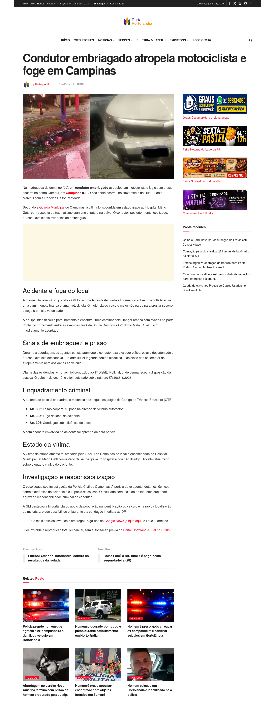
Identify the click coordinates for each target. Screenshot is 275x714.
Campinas (74, 192)
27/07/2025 (63, 84)
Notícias (51, 3)
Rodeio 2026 (117, 3)
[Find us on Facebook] (230, 3)
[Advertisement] (98, 252)
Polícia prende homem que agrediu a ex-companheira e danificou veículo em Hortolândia (43, 633)
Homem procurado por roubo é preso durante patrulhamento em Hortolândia (98, 631)
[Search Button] (250, 40)
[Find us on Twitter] (234, 3)
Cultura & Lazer (81, 3)
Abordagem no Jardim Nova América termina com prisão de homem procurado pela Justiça (45, 690)
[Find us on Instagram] (240, 3)
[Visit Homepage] (137, 21)
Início (26, 3)
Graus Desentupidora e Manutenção (206, 117)
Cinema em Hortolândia (198, 213)
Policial (79, 84)
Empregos (99, 3)
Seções (64, 3)
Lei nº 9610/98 (161, 530)
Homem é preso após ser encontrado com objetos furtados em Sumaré (93, 690)
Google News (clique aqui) (123, 520)
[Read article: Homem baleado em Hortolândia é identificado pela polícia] (150, 664)
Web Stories (37, 3)
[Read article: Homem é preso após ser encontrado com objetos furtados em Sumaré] (98, 664)
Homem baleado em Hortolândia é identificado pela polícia (149, 690)
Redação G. (42, 84)
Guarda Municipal (52, 207)
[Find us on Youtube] (245, 3)
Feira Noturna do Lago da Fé (201, 149)
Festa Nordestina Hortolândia (201, 181)
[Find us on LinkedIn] (251, 3)
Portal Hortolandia (136, 530)
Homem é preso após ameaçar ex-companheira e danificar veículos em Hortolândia (149, 631)
